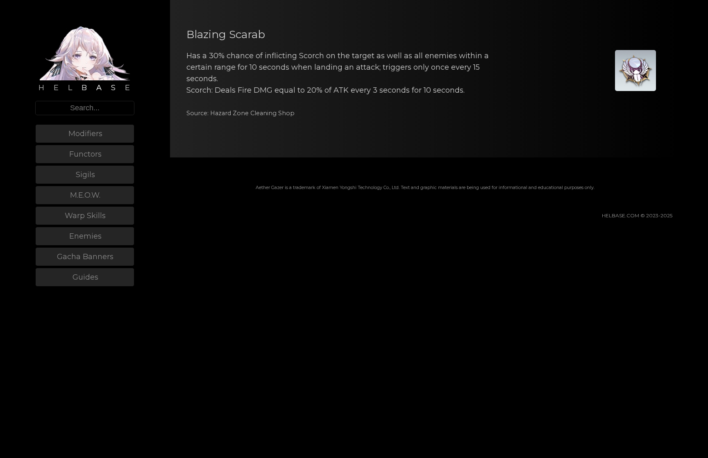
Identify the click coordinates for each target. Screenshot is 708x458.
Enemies (85, 236)
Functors (85, 154)
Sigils (85, 174)
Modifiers (85, 133)
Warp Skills (85, 215)
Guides (85, 277)
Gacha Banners (85, 256)
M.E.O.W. (85, 195)
